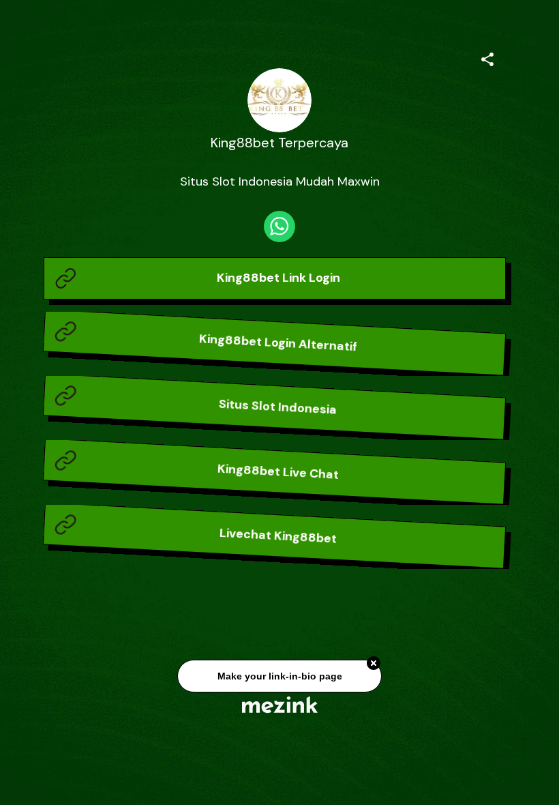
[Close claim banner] (373, 666)
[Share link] (487, 57)
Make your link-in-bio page (279, 678)
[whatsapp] (279, 226)
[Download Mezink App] (280, 704)
